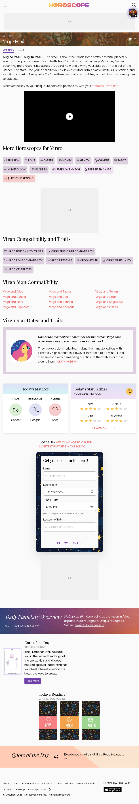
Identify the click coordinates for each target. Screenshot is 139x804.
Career (48, 160)
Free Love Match (68, 169)
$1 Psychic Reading (20, 178)
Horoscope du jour (37, 789)
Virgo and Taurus (60, 291)
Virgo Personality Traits (25, 251)
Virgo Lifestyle (61, 260)
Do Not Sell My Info (85, 783)
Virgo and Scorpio (61, 302)
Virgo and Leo (58, 296)
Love (31, 160)
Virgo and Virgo (105, 296)
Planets (41, 169)
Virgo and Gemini (106, 291)
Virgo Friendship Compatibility (72, 251)
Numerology (16, 169)
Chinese (103, 160)
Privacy (69, 783)
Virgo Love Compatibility (25, 260)
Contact (8, 789)
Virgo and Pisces (106, 307)
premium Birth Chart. (105, 86)
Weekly (8, 50)
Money (66, 160)
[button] (50, 789)
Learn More (65, 361)
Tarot (121, 160)
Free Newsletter (30, 783)
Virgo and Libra (13, 302)
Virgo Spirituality (118, 260)
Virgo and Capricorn (16, 307)
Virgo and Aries (13, 291)
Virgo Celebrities (19, 269)
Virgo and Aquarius (61, 307)
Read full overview (88, 625)
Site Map (20, 789)
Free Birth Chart (99, 169)
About (6, 783)
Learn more (102, 428)
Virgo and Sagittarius (109, 302)
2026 (20, 50)
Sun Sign (13, 160)
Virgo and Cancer (14, 296)
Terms (58, 783)
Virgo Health (88, 260)
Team (15, 783)
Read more (32, 680)
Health (84, 160)
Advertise (47, 783)
